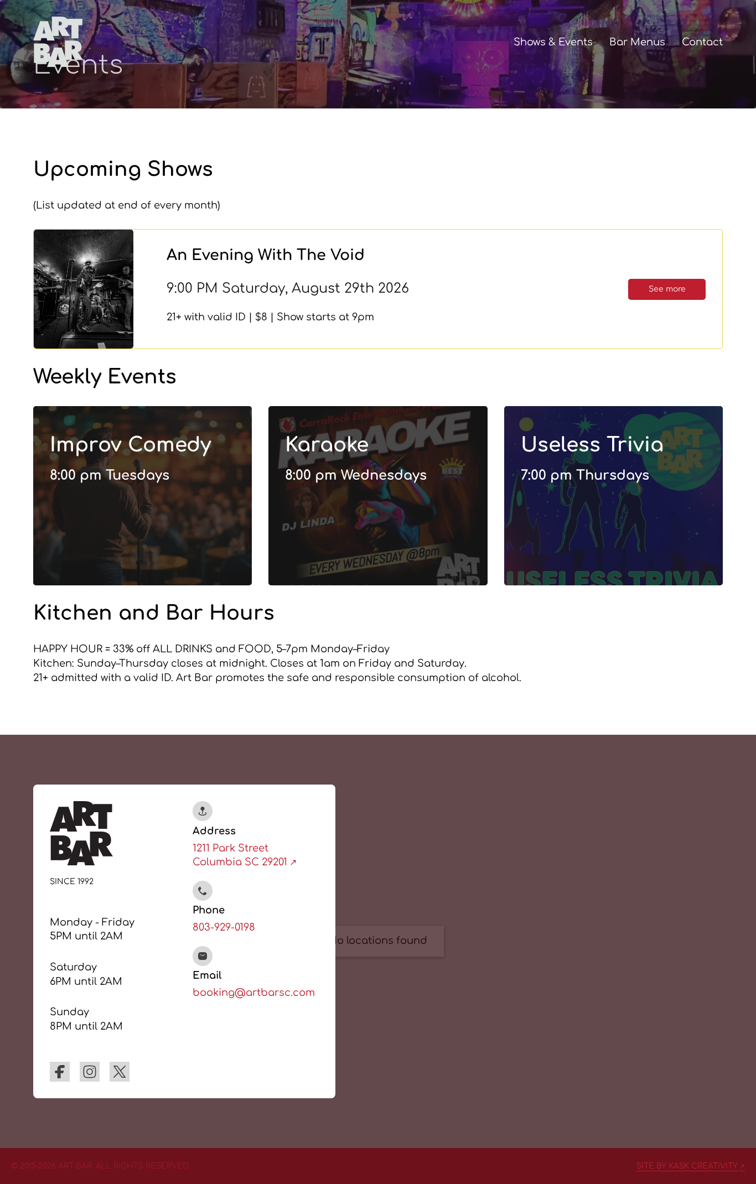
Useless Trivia (592, 445)
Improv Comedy (130, 445)
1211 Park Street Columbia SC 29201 (240, 855)
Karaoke (327, 445)
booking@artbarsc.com (254, 992)
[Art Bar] (58, 41)
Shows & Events (553, 42)
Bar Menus (637, 42)
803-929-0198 (224, 927)
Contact (702, 42)
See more (667, 289)
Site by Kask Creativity (687, 1166)
